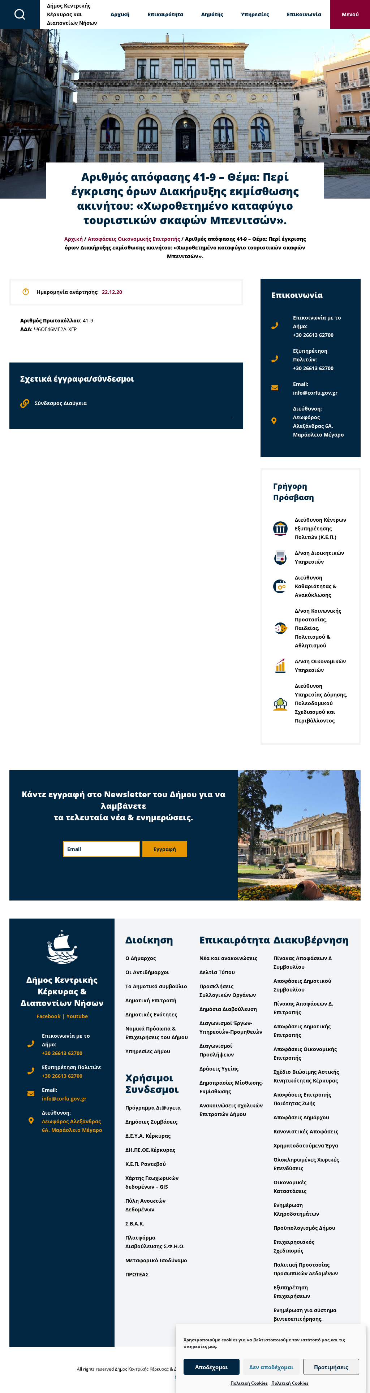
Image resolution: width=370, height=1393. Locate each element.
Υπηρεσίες (255, 14)
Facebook (48, 1016)
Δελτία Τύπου (217, 972)
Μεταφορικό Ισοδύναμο (156, 1260)
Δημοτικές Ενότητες (151, 1014)
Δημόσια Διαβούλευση (228, 1009)
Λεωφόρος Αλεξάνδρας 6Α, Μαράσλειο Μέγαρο (318, 426)
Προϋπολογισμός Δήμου (304, 1227)
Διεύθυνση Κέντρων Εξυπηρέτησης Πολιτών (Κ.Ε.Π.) (320, 528)
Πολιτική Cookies (249, 1383)
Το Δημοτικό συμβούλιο (156, 986)
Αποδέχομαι (211, 1367)
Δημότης (212, 14)
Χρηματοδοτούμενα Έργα (306, 1145)
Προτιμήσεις (331, 1367)
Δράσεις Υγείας (218, 1068)
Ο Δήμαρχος (140, 958)
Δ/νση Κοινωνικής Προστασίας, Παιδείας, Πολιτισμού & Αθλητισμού (318, 628)
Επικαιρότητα (165, 14)
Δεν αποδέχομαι (271, 1367)
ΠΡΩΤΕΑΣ (137, 1274)
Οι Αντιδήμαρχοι (147, 972)
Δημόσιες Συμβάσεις (151, 1121)
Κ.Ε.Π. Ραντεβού (145, 1163)
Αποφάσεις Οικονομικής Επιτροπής (134, 238)
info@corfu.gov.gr (315, 392)
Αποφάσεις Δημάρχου (301, 1117)
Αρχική (120, 14)
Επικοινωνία (304, 14)
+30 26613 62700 (313, 334)
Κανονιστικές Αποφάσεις (306, 1131)
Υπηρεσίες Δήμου (147, 1051)
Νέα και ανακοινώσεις (228, 958)
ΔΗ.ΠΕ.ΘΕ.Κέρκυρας (150, 1149)
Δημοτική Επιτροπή (150, 1000)
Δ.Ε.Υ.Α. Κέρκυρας (148, 1135)
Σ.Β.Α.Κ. (134, 1223)
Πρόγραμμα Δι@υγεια (153, 1107)
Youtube (77, 1016)
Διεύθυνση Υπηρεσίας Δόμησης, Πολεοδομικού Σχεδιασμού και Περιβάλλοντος (321, 703)
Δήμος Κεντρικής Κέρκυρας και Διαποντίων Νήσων (72, 14)
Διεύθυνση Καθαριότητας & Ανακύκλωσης (316, 586)
